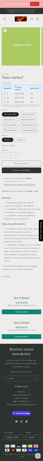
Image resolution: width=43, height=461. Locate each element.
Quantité (5, 150)
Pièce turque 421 (29, 125)
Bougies (7, 140)
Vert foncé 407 (10, 125)
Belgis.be (12, 454)
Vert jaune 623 (28, 114)
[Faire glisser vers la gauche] (16, 70)
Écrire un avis (21, 312)
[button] (4, 18)
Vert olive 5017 (10, 114)
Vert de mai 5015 (28, 120)
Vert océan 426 (10, 130)
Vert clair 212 (9, 120)
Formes (20, 140)
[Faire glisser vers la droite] (26, 70)
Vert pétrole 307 (29, 130)
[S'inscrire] (35, 378)
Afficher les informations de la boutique (19, 185)
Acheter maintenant (21, 170)
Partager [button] (7, 276)
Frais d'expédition (15, 106)
